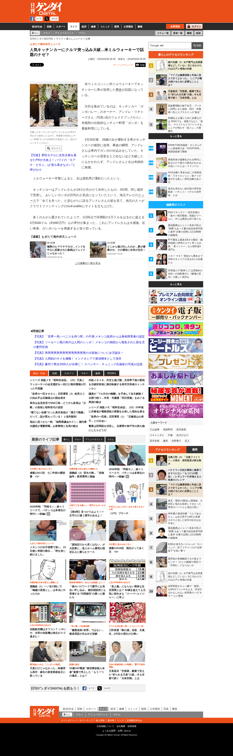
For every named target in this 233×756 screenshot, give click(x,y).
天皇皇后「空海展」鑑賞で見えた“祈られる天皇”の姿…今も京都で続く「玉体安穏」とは (127, 675)
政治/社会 (37, 26)
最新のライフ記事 (45, 439)
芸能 (49, 26)
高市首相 (154, 440)
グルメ (77, 439)
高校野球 (168, 429)
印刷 (142, 65)
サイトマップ (86, 720)
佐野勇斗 (176, 440)
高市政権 (181, 429)
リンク (120, 720)
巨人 (187, 440)
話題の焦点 (74, 664)
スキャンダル (157, 435)
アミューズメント (94, 439)
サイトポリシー (68, 720)
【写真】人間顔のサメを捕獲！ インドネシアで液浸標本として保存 (77, 358)
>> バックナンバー (123, 64)
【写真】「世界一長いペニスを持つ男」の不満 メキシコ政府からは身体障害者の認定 (89, 336)
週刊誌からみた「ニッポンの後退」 (46, 664)
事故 (119, 89)
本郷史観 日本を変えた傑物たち (83, 469)
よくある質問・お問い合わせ (116, 731)
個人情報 (100, 720)
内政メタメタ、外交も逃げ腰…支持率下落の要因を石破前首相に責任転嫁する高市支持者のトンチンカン (117, 384)
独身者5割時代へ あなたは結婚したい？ (87, 582)
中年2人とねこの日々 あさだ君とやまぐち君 (127, 508)
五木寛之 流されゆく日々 (41, 469)
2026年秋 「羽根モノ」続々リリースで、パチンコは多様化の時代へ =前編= (48, 510)
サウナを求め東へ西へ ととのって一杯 (126, 626)
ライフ (73, 26)
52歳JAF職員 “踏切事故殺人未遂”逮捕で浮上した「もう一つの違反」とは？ (87, 672)
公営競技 (128, 26)
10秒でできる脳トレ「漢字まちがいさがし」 (87, 506)
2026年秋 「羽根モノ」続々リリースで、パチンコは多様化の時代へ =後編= (127, 473)
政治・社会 (39, 373)
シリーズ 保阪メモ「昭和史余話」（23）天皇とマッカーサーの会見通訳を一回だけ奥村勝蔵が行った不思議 (58, 384)
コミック (105, 26)
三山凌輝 (154, 429)
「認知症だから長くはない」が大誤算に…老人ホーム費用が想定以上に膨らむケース (87, 548)
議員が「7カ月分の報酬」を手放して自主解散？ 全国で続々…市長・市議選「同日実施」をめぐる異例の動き (117, 398)
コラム (110, 439)
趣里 (165, 440)
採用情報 (132, 726)
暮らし (67, 439)
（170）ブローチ (119, 513)
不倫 (170, 435)
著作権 (111, 720)
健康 (93, 26)
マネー (84, 373)
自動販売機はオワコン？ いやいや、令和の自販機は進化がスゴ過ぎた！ (48, 633)
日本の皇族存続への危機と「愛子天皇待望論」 (127, 665)
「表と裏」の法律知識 (79, 626)
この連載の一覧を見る (87, 263)
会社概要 (120, 726)
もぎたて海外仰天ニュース (45, 44)
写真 (166, 708)
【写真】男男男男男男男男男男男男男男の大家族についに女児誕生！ (78, 352)
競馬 (116, 26)
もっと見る (176, 136)
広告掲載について (105, 726)
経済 (84, 26)
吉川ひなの (182, 435)
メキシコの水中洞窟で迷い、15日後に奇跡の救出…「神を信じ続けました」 (48, 551)
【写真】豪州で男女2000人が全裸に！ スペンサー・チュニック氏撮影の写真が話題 (88, 364)
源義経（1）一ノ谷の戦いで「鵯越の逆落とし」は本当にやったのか (48, 590)
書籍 (140, 26)
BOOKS (111, 373)
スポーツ (61, 26)
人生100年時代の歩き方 (119, 582)
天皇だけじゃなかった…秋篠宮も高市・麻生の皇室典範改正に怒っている (48, 672)
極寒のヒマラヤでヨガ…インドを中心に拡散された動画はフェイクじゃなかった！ (66, 250)
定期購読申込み (134, 720)
